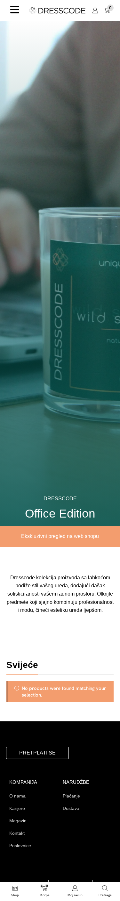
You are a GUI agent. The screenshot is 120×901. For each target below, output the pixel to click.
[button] (95, 10)
